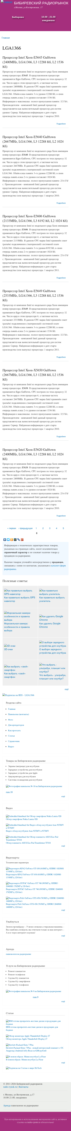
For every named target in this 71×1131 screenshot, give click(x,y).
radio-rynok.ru (10, 1086)
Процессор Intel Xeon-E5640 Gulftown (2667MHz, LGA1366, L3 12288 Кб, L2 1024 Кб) (33, 141)
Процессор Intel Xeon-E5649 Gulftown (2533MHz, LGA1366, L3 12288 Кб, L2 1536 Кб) (33, 295)
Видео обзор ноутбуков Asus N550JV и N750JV (27, 831)
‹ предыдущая (25, 528)
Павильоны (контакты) (18, 714)
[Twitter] (8, 539)
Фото (10, 719)
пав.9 (35, 997)
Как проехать (14, 730)
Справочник (13, 741)
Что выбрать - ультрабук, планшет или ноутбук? (52, 676)
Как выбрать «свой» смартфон (15, 675)
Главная (6, 37)
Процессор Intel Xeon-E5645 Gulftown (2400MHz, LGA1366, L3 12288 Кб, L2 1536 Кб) (33, 62)
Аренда (7, 1105)
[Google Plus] (22, 539)
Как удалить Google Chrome (49, 625)
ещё (67, 689)
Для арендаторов (16, 725)
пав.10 (9, 792)
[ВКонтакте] (5, 539)
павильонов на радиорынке (18, 954)
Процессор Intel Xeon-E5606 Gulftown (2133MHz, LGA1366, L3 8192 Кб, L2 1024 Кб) (35, 218)
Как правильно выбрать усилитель (52, 599)
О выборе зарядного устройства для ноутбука (52, 650)
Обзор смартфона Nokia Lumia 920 (21, 819)
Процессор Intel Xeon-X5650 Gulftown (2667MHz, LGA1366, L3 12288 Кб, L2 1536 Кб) (33, 375)
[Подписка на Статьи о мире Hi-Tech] (23, 1067)
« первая (11, 528)
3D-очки (8, 649)
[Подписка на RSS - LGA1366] (18, 694)
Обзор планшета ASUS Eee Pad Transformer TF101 (28, 842)
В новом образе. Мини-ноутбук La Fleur (24, 1059)
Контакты (23, 1086)
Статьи (11, 735)
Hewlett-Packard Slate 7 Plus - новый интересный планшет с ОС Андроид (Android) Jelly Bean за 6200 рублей (35, 1049)
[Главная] (6, 1)
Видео (11, 746)
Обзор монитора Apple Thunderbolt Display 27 (26, 1039)
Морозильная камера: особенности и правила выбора (17, 627)
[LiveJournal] (18, 539)
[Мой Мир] (15, 539)
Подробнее (61, 124)
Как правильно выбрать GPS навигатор (19, 599)
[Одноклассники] (12, 539)
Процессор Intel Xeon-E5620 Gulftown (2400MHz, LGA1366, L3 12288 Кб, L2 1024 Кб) (33, 454)
